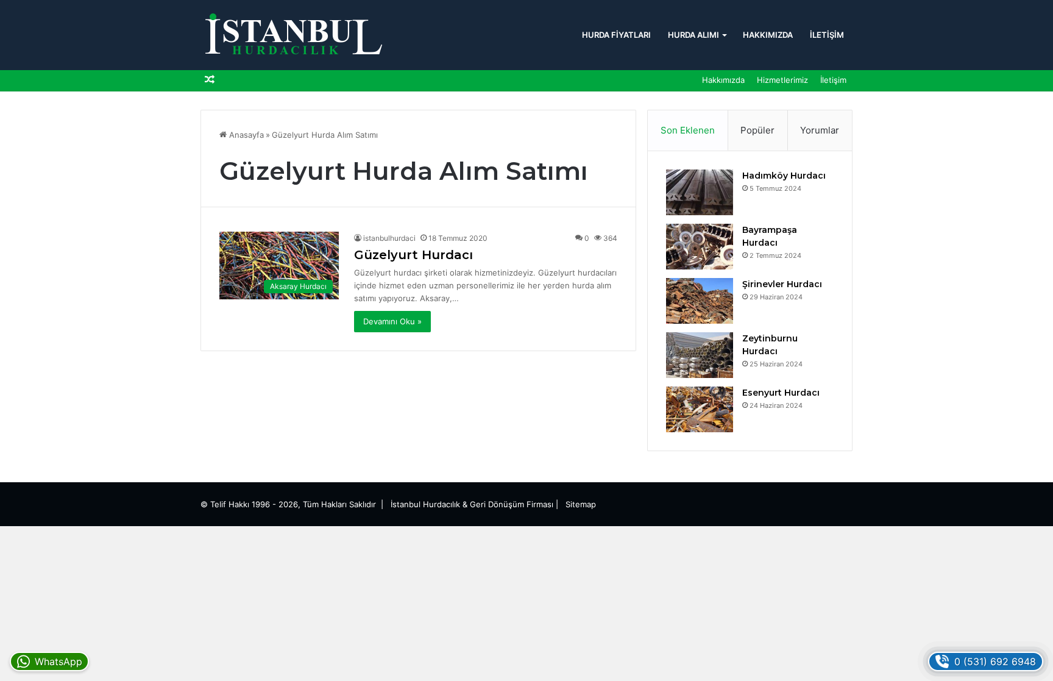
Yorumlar (819, 130)
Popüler (757, 130)
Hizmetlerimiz (782, 80)
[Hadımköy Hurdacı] (699, 192)
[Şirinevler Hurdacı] (699, 301)
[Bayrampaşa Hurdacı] (699, 246)
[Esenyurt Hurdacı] (699, 409)
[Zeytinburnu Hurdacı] (699, 355)
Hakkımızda (768, 35)
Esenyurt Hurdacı (781, 392)
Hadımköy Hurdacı (784, 175)
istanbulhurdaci (389, 238)
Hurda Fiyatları (616, 35)
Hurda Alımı (693, 35)
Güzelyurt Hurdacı (413, 255)
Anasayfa (245, 135)
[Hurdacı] (291, 35)
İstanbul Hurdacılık (425, 504)
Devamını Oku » (392, 321)
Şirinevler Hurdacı (782, 284)
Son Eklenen (688, 130)
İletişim (827, 35)
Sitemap (581, 504)
